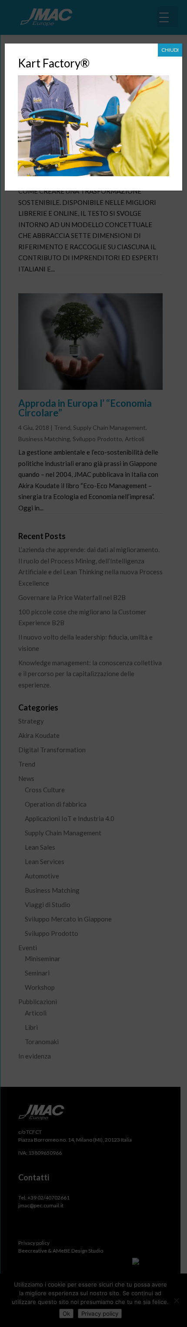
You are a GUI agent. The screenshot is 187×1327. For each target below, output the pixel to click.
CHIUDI (170, 50)
